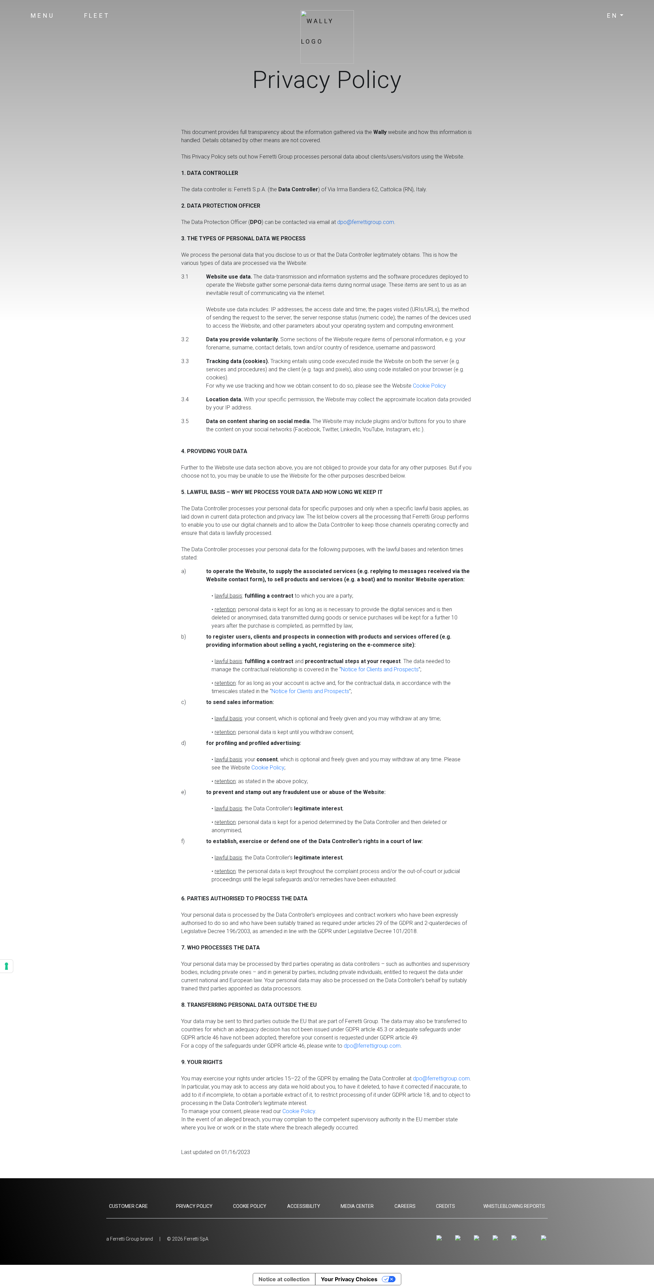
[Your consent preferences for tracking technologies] (6, 966)
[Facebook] (459, 1238)
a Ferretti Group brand (129, 1239)
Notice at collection (284, 1279)
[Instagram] (440, 1238)
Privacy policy (194, 1206)
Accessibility (303, 1206)
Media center (357, 1206)
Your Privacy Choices (349, 1279)
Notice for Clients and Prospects (380, 669)
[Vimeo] (496, 1238)
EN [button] (613, 15)
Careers (405, 1206)
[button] (43, 16)
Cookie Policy (429, 386)
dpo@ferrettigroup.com (372, 1046)
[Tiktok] (515, 1238)
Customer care (128, 1206)
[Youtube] (478, 1238)
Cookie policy (249, 1206)
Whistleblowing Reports (514, 1206)
